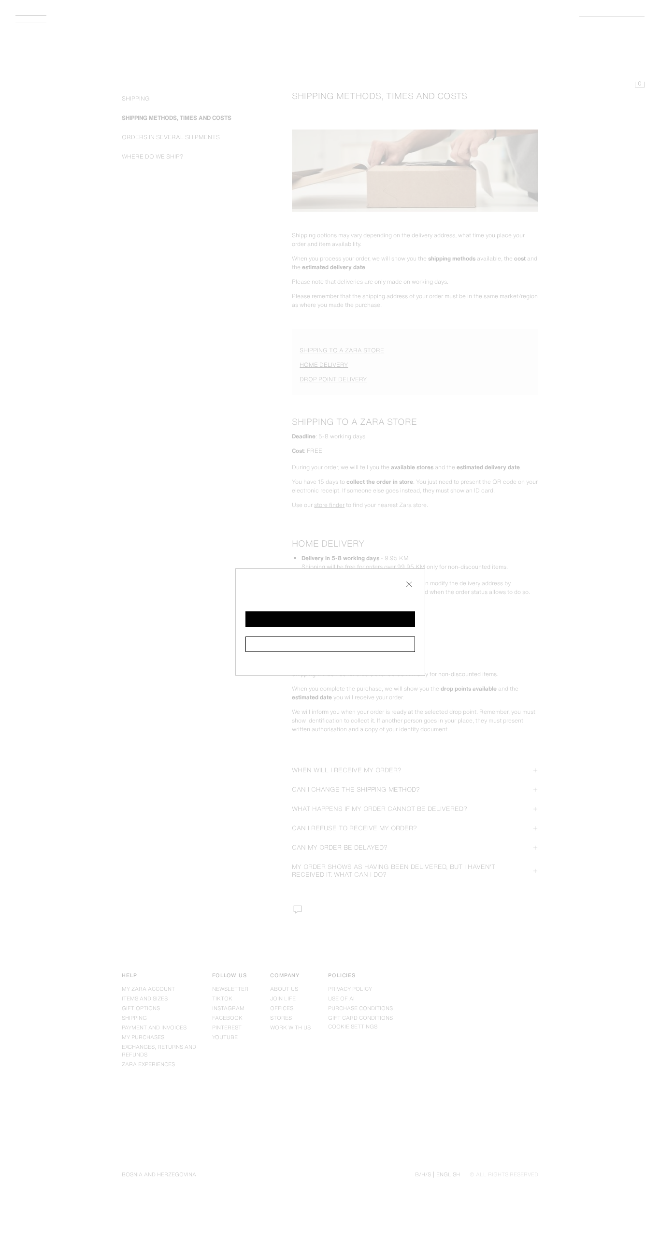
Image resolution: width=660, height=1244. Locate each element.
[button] (330, 619)
